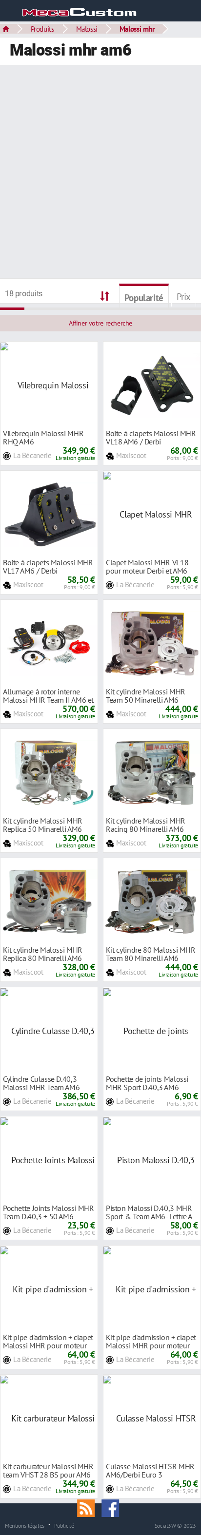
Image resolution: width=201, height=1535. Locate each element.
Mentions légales (24, 1525)
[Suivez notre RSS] (89, 1507)
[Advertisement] (100, 173)
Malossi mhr (137, 29)
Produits (42, 29)
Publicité (64, 1525)
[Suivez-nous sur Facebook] (112, 1507)
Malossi (87, 29)
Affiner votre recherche (100, 323)
